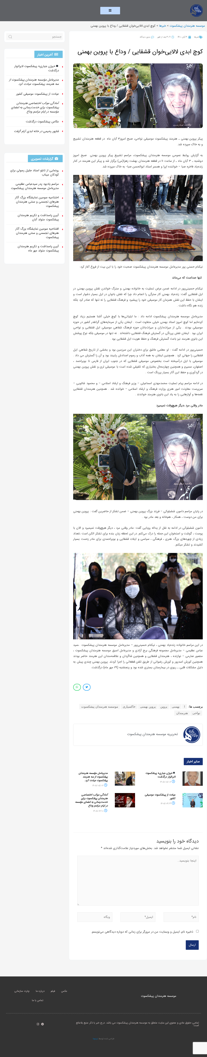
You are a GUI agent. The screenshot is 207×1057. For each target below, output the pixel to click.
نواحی (196, 713)
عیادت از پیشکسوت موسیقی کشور (160, 797)
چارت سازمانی (22, 991)
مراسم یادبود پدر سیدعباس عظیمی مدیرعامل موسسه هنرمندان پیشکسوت (35, 186)
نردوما (95, 1038)
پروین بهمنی (148, 706)
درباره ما (40, 991)
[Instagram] (38, 1024)
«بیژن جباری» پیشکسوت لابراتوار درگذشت (160, 775)
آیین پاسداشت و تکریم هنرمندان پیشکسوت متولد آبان (38, 217)
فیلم (53, 991)
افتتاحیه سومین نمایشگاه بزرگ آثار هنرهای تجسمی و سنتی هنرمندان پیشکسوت (37, 233)
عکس (64, 991)
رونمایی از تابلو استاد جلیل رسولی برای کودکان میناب (34, 172)
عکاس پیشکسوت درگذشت (42, 121)
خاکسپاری (129, 706)
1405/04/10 (98, 811)
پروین (163, 706)
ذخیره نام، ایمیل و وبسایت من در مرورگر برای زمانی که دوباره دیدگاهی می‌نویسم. (142, 931)
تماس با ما (37, 1000)
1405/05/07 (166, 782)
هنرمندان (182, 713)
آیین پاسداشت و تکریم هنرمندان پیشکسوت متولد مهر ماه (38, 248)
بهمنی (176, 706)
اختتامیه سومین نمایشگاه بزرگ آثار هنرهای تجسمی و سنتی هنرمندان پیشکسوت (37, 201)
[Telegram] (42, 1024)
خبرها (196, 37)
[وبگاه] (94, 917)
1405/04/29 (166, 803)
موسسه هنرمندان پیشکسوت (99, 706)
